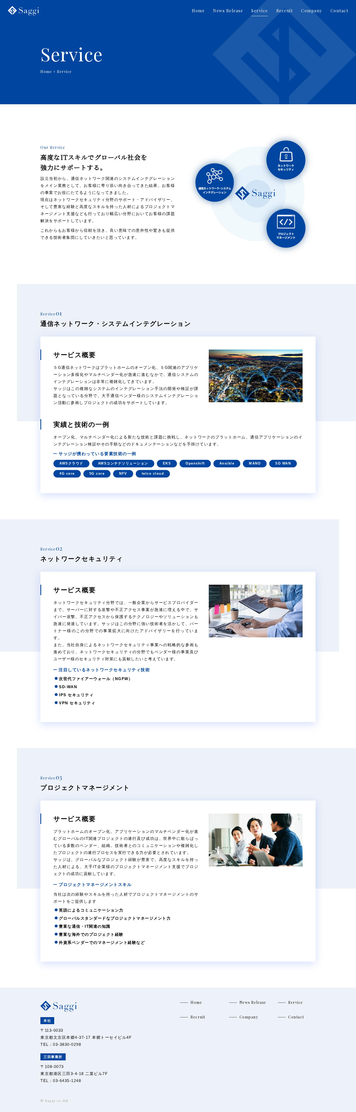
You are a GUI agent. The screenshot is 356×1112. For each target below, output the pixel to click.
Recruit (284, 10)
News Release (228, 10)
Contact (339, 10)
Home (198, 10)
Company (311, 10)
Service (259, 10)
